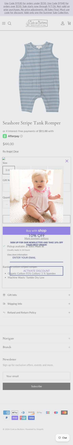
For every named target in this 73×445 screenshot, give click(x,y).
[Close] (67, 161)
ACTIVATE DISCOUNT (36, 271)
